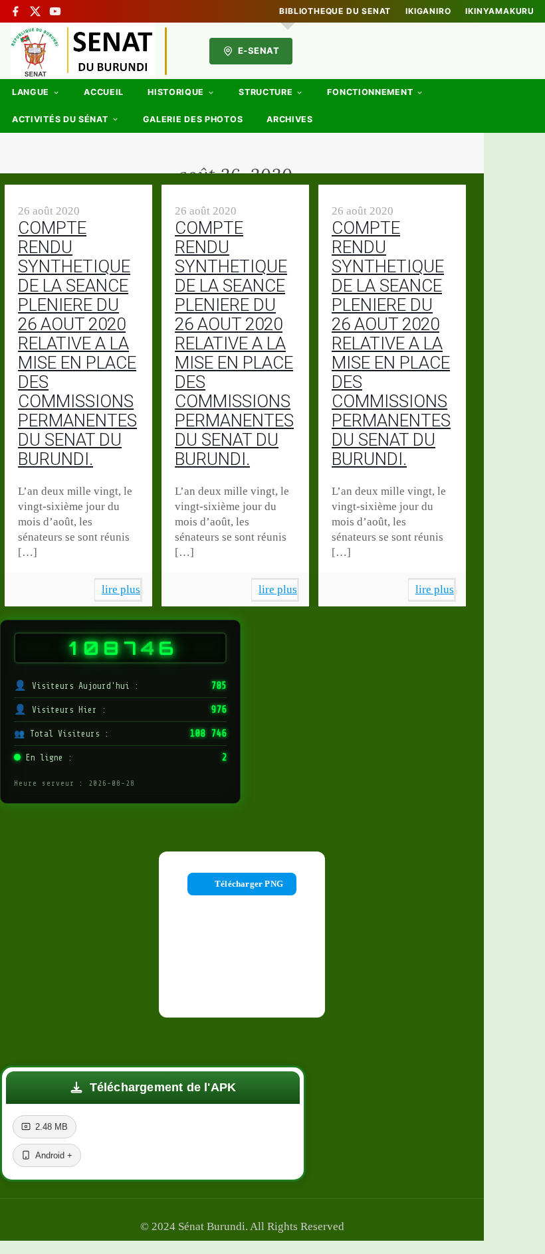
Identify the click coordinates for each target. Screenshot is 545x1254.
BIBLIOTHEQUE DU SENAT (335, 11)
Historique (176, 92)
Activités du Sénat (60, 119)
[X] (35, 11)
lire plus (121, 589)
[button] (153, 1087)
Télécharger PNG (249, 884)
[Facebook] (15, 11)
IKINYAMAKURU (499, 11)
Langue (30, 92)
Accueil (104, 92)
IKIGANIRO (428, 11)
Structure (265, 92)
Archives (290, 119)
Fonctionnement (370, 92)
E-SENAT (259, 50)
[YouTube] (55, 11)
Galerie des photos (193, 119)
